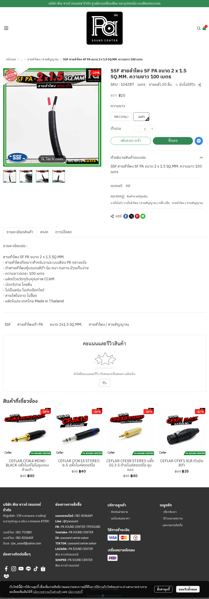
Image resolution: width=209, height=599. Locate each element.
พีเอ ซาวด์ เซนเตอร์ (67, 565)
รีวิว (104, 383)
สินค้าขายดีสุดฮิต (137, 196)
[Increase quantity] (152, 129)
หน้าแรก (11, 59)
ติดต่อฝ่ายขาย (119, 512)
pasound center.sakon (75, 538)
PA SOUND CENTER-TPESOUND (80, 527)
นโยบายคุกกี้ (75, 591)
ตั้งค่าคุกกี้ (163, 589)
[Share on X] (131, 216)
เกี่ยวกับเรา (170, 512)
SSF (128, 186)
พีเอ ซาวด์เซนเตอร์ (66, 554)
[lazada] (6, 576)
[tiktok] (35, 568)
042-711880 (24, 532)
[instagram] (13, 568)
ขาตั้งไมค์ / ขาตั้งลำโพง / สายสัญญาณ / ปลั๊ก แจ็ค (140, 203)
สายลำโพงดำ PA (30, 325)
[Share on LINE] (142, 216)
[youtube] (21, 568)
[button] (199, 28)
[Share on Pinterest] (137, 216)
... (22, 59)
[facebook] (6, 568)
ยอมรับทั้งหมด (188, 589)
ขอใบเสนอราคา (120, 518)
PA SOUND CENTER (81, 532)
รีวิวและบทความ (173, 518)
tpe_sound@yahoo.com (25, 543)
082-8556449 (24, 538)
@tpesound (70, 521)
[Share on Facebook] (125, 216)
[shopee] (43, 568)
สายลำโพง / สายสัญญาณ (42, 59)
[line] (28, 568)
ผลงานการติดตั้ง (173, 525)
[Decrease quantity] (137, 129)
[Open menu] (6, 28)
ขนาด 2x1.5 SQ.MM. (66, 325)
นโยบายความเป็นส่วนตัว (47, 591)
